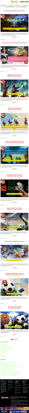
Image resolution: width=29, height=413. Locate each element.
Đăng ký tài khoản (10, 384)
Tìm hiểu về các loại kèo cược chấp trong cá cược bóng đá (14, 42)
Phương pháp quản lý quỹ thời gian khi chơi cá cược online (8, 363)
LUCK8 (11, 396)
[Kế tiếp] (17, 339)
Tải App (9, 389)
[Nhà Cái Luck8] (14, 1)
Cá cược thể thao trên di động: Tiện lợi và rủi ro (14, 241)
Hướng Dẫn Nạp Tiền (3, 351)
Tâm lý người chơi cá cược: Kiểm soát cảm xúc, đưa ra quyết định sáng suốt (10, 372)
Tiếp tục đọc (14, 102)
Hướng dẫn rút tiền (10, 387)
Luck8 (1, 382)
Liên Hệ (2, 354)
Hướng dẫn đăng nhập (11, 382)
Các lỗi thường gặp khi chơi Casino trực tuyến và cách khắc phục (9, 375)
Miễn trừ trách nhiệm (17, 385)
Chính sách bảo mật (17, 383)
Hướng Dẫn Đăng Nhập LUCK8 (5, 350)
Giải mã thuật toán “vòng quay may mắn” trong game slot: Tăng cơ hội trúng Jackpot (11, 366)
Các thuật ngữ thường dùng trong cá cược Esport (14, 10)
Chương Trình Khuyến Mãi (4, 345)
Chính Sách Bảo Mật (3, 344)
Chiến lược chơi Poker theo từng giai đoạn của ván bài (8, 369)
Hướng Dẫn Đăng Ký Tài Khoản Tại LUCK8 (6, 348)
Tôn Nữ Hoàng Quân (18, 78)
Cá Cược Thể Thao (14, 9)
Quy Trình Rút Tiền (3, 357)
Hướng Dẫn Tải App (3, 353)
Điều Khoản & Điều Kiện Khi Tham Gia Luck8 (6, 347)
